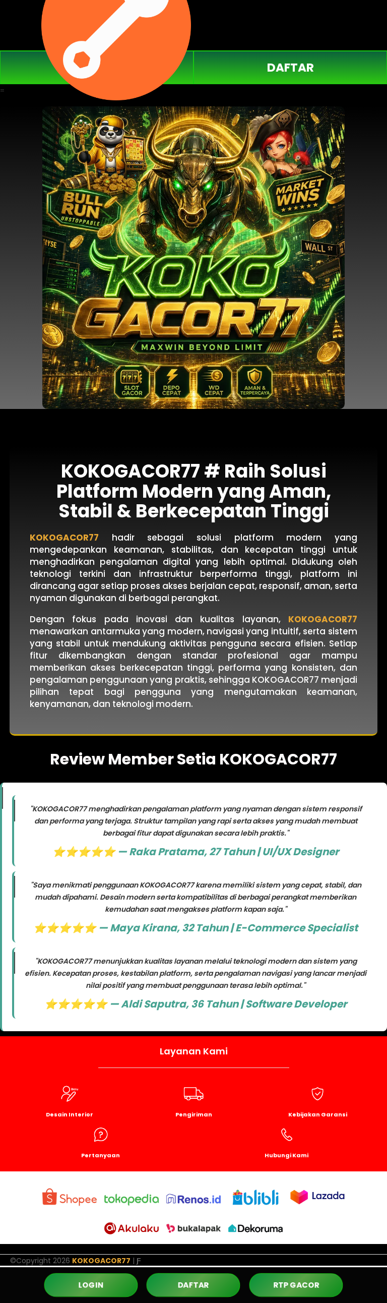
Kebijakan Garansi (317, 1114)
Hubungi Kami (286, 1155)
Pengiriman (193, 1114)
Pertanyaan (100, 1155)
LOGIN (91, 1285)
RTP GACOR (296, 1284)
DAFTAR (290, 68)
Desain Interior (69, 1114)
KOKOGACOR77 (64, 537)
